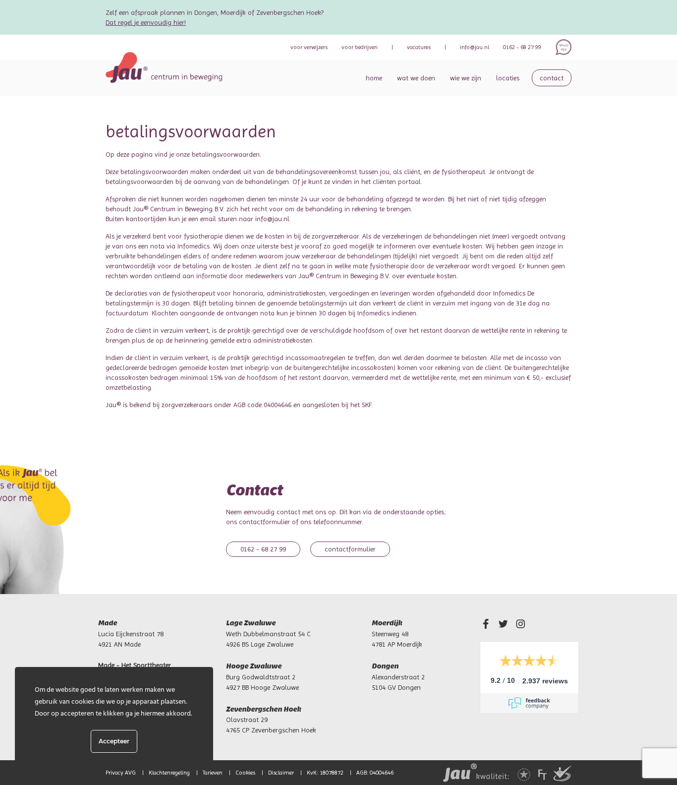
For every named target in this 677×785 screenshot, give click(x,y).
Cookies (245, 772)
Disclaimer (281, 772)
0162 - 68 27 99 (522, 47)
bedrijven (359, 47)
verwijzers (309, 47)
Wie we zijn (465, 78)
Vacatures (419, 47)
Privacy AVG (121, 772)
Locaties (507, 78)
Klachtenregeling (169, 772)
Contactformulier (350, 549)
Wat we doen (416, 78)
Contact (552, 78)
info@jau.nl (474, 47)
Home (374, 78)
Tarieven (213, 772)
